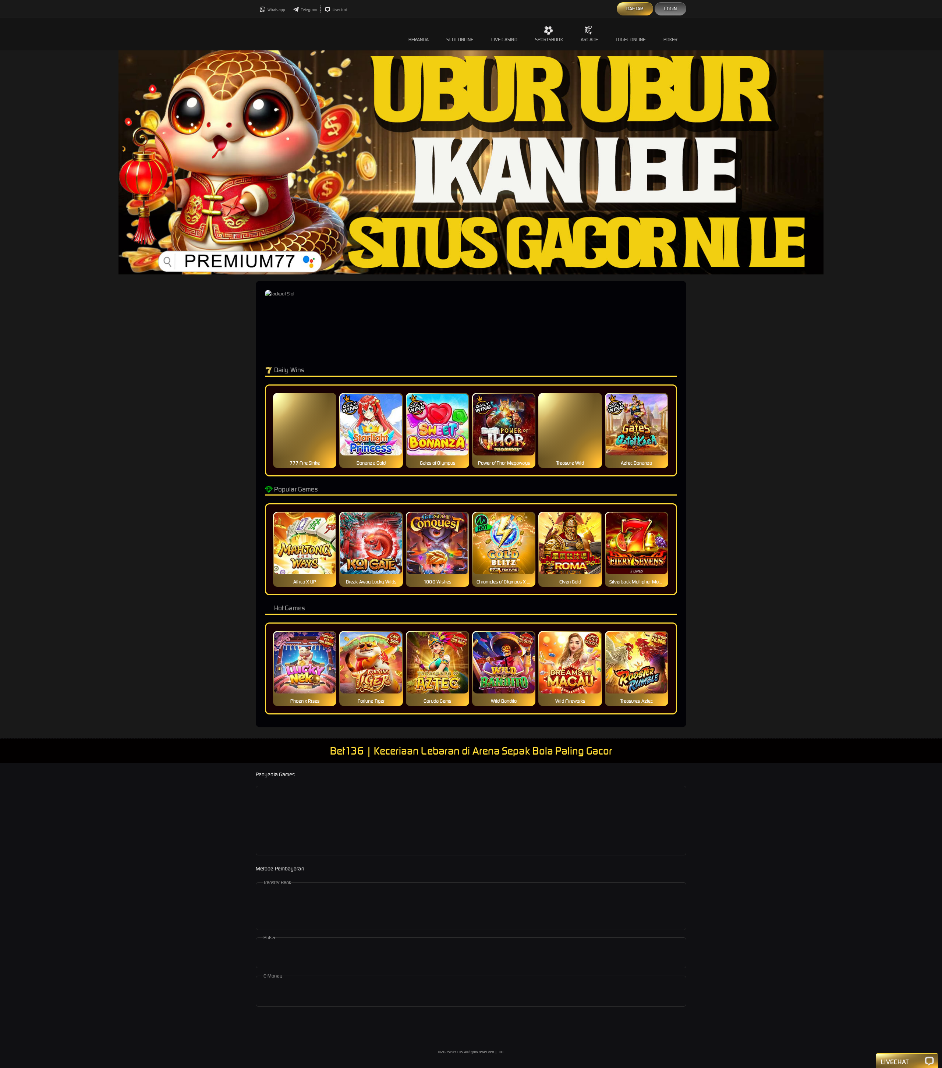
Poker (670, 39)
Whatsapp (276, 9)
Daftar (635, 9)
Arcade (589, 39)
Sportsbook (549, 39)
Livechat (339, 9)
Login (670, 9)
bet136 (456, 1052)
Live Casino (504, 39)
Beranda (418, 39)
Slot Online (459, 39)
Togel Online (630, 39)
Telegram (308, 9)
